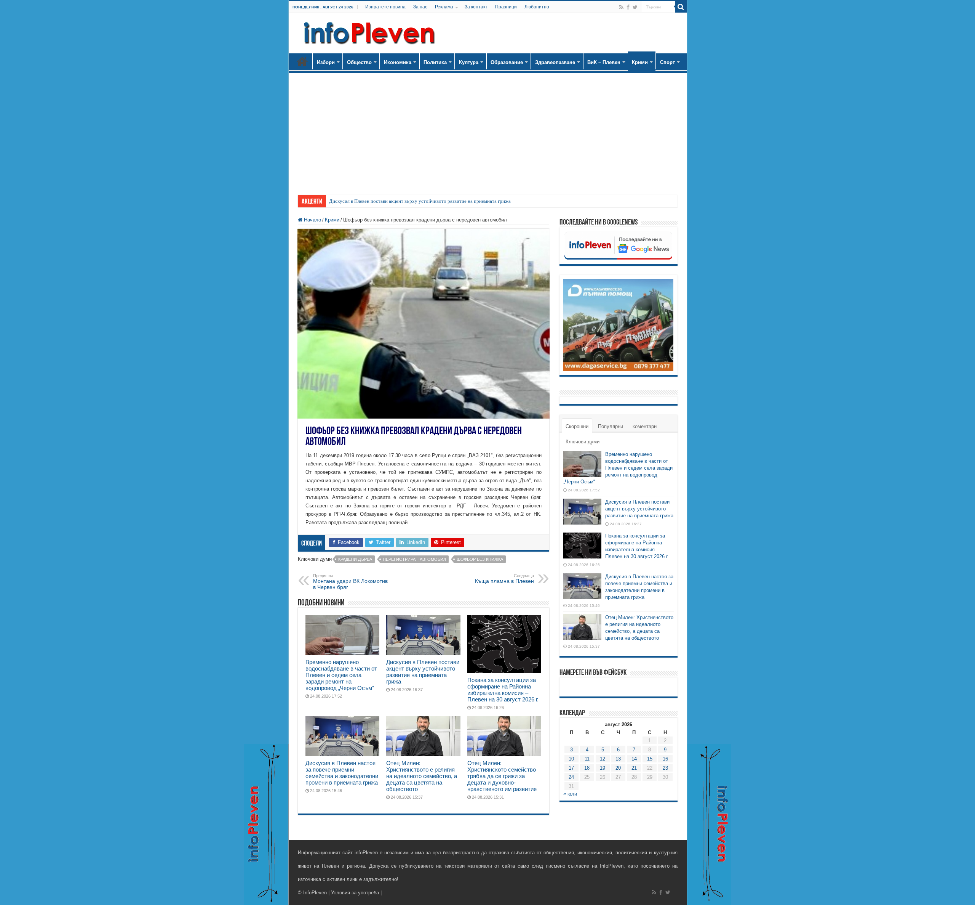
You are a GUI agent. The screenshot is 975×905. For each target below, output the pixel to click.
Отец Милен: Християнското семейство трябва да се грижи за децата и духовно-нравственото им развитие (502, 776)
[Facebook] (628, 7)
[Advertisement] (488, 130)
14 (634, 759)
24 (571, 777)
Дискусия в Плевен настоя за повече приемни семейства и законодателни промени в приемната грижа (341, 773)
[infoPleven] (367, 31)
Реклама (444, 7)
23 (665, 768)
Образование (507, 62)
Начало (302, 61)
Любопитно (536, 7)
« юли (570, 794)
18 (587, 768)
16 (665, 759)
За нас (420, 7)
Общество (359, 62)
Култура (468, 62)
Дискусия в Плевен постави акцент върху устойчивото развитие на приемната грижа (420, 201)
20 (618, 768)
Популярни (610, 426)
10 (571, 759)
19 (602, 768)
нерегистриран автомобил (414, 559)
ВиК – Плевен (603, 62)
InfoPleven (315, 892)
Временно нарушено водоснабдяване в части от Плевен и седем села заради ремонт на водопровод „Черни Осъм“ (341, 675)
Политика (435, 62)
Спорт (667, 62)
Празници (506, 7)
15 (649, 759)
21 (634, 768)
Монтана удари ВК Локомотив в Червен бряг (350, 581)
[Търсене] (681, 7)
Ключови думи (582, 441)
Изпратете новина (385, 7)
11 (587, 759)
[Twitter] (635, 7)
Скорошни (577, 426)
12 (602, 759)
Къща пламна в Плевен (504, 578)
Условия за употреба (355, 892)
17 (571, 768)
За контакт (476, 7)
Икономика (397, 62)
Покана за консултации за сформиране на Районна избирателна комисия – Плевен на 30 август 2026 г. (503, 690)
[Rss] (621, 7)
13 (618, 759)
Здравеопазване (555, 62)
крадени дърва (355, 559)
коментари (645, 426)
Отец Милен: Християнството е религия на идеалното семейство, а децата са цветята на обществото (421, 776)
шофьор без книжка (480, 559)
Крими (640, 62)
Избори (326, 62)
